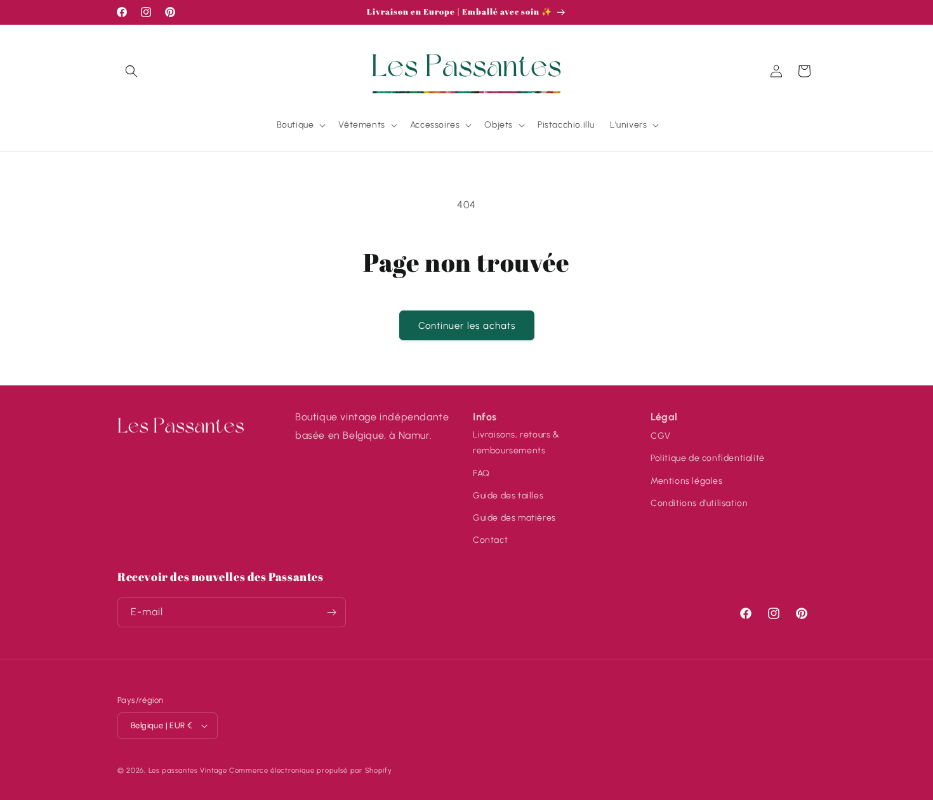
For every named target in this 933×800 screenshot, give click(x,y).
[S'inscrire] (331, 612)
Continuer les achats (466, 325)
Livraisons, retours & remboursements (516, 442)
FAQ (481, 472)
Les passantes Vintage (188, 770)
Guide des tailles (508, 495)
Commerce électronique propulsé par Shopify (310, 770)
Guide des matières (514, 517)
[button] (131, 71)
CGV (661, 435)
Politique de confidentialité (708, 457)
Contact (490, 539)
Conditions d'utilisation (699, 502)
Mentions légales (687, 480)
